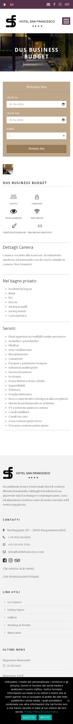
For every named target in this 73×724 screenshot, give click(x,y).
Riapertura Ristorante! (16, 660)
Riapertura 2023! (13, 675)
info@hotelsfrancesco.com (26, 552)
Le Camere (14, 602)
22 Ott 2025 (14, 665)
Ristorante (14, 632)
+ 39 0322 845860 (18, 537)
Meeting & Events (19, 625)
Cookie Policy (50, 711)
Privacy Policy (32, 711)
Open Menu (66, 21)
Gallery (12, 617)
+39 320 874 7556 (18, 544)
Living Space (15, 609)
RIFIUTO (45, 717)
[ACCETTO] (68, 701)
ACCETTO (29, 717)
